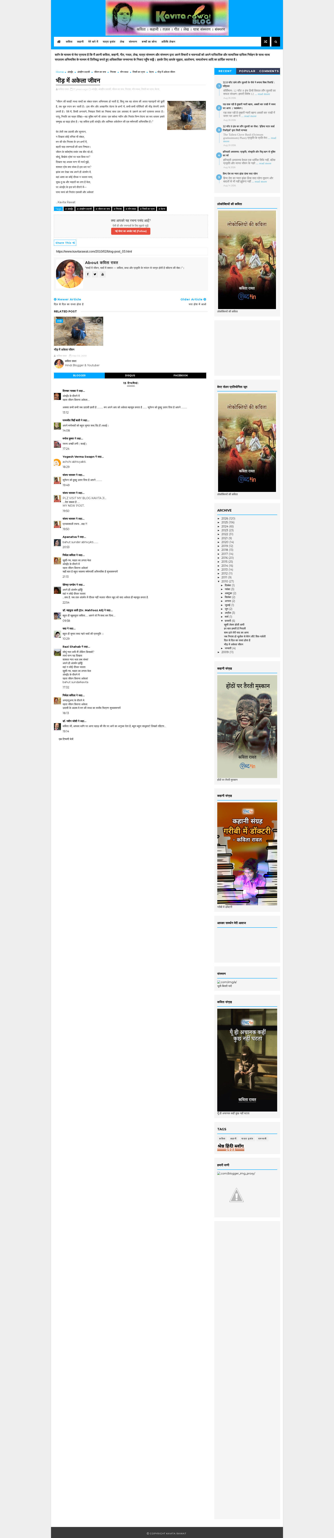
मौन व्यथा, (136, 89)
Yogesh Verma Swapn (79, 456)
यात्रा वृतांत (109, 41)
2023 (225, 530)
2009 (225, 652)
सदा (64, 628)
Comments (269, 71)
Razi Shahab (72, 646)
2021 (225, 538)
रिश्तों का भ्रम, (147, 89)
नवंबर (228, 589)
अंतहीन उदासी (83, 71)
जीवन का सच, (118, 89)
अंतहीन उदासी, (105, 89)
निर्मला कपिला (69, 555)
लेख (122, 41)
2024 (225, 526)
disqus (130, 375)
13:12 (66, 412)
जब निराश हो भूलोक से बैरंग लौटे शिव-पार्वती (245, 636)
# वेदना (161, 208)
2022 (225, 534)
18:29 (66, 467)
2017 (225, 554)
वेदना (151, 71)
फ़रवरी (228, 620)
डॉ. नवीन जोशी (70, 721)
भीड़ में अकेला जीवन (64, 349)
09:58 (66, 620)
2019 (225, 546)
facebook (181, 375)
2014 (225, 565)
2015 (225, 561)
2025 (225, 522)
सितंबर (228, 597)
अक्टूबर (229, 593)
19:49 (66, 485)
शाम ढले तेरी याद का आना (236, 632)
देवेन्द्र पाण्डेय (69, 584)
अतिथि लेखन (168, 41)
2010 (225, 581)
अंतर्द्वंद (70, 71)
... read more (262, 93)
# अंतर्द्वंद (69, 208)
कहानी (80, 41)
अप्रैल (228, 613)
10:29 (66, 638)
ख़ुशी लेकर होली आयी (234, 624)
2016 (225, 558)
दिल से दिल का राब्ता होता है (237, 640)
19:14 (66, 731)
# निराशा (118, 208)
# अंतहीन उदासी (84, 208)
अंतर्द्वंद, (95, 89)
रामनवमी (262, 1138)
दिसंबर (228, 585)
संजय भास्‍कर (69, 475)
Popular (247, 71)
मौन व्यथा (124, 71)
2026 (225, 518)
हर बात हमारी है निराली (235, 628)
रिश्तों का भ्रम (139, 71)
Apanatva (70, 537)
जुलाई (228, 605)
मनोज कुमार (68, 438)
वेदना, (157, 89)
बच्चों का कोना (149, 41)
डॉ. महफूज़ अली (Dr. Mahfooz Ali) (83, 610)
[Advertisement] (246, 347)
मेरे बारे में (93, 41)
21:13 (66, 577)
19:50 (66, 511)
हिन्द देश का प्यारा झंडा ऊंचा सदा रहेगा (240, 173)
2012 (225, 573)
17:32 (66, 687)
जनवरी (228, 648)
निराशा (113, 71)
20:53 (66, 547)
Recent (225, 71)
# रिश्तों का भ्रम (147, 208)
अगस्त (228, 601)
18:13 (66, 713)
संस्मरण (133, 41)
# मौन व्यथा (131, 208)
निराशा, (128, 89)
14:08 (66, 430)
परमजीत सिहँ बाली (71, 420)
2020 (225, 542)
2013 (225, 569)
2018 (225, 550)
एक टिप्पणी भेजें (66, 739)
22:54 (66, 602)
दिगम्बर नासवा (69, 391)
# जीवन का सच (103, 208)
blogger (79, 375)
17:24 (66, 448)
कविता (69, 41)
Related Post (65, 311)
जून (227, 609)
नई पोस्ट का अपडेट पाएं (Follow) (131, 231)
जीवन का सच (100, 71)
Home (60, 71)
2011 (225, 577)
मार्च (227, 616)
